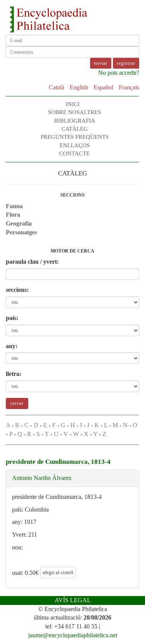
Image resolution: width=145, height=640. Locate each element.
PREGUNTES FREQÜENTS (75, 137)
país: (12, 318)
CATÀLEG (74, 129)
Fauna (14, 206)
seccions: (17, 289)
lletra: (13, 374)
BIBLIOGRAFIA (74, 121)
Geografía (19, 223)
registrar (126, 63)
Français (129, 87)
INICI (73, 104)
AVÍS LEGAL (73, 600)
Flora (13, 214)
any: (11, 346)
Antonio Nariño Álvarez (42, 478)
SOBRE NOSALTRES (74, 112)
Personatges (21, 232)
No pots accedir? (118, 72)
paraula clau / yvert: (32, 261)
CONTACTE (74, 153)
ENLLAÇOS (75, 145)
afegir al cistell (58, 572)
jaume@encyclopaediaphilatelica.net (72, 635)
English (79, 87)
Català (56, 87)
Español (103, 87)
